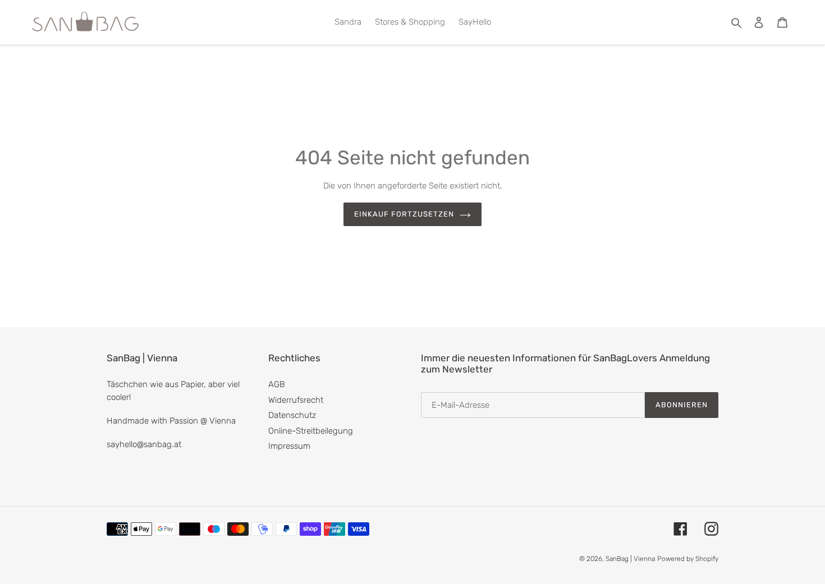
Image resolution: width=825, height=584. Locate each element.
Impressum (289, 446)
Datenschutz (292, 415)
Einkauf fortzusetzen (404, 214)
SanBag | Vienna (630, 559)
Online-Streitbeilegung (310, 431)
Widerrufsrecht (295, 400)
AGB (276, 384)
